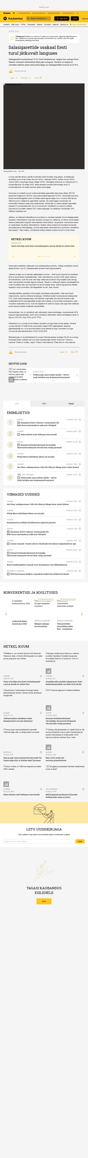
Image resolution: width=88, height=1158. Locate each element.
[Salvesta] (80, 419)
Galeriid (55, 24)
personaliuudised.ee (38, 13)
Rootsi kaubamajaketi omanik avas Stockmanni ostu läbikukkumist (37, 565)
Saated (20, 419)
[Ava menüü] (13, 13)
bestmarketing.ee (24, 13)
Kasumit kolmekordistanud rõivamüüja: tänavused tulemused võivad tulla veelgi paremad (61, 721)
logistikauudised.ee (54, 13)
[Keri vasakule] (30, 375)
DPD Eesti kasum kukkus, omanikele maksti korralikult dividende (39, 574)
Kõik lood (15, 24)
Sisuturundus (65, 24)
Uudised (20, 431)
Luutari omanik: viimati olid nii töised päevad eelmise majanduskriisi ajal (43, 544)
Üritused (47, 24)
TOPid (22, 24)
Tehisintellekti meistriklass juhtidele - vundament (65, 626)
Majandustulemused (15, 571)
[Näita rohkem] (77, 13)
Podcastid (31, 24)
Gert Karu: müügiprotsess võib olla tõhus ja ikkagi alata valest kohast (48, 467)
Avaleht (6, 24)
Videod (39, 24)
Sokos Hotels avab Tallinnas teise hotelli (39, 434)
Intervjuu (7, 752)
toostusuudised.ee (68, 13)
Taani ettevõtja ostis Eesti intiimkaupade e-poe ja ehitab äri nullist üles (42, 246)
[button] (39, 841)
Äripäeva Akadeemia (42, 621)
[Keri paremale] (77, 375)
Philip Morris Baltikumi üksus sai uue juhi (36, 457)
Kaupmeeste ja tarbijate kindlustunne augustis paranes (31, 522)
